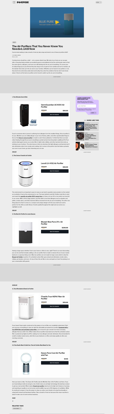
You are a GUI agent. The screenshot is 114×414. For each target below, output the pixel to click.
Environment (16, 408)
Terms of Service (82, 109)
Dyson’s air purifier (38, 386)
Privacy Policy (89, 109)
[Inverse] (23, 2)
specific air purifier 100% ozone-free (31, 196)
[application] (57, 22)
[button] (57, 22)
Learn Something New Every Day (83, 98)
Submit (92, 112)
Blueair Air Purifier (17, 257)
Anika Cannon (18, 55)
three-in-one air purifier (25, 138)
